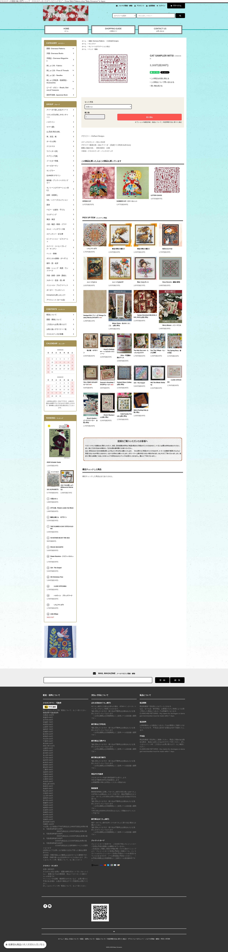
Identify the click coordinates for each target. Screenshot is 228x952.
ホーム (84, 41)
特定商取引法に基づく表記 (172, 122)
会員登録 (152, 6)
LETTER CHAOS (156, 195)
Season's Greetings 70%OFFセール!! (107, 383)
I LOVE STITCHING (174, 381)
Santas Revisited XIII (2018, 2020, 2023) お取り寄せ (145, 316)
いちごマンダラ (92, 248)
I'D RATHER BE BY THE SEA (60, 538)
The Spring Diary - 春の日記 (174, 352)
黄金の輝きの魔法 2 (118, 249)
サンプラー (92, 44)
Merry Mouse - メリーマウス (172, 325)
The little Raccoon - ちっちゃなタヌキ (141, 351)
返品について (156, 122)
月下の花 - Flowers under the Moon (61, 508)
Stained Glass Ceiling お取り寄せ (124, 383)
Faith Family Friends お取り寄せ (124, 415)
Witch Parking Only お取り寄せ (141, 411)
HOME (66, 30)
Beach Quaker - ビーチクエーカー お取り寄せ (90, 420)
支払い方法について (71, 939)
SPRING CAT (86, 201)
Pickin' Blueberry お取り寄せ (107, 416)
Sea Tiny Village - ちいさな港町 (157, 351)
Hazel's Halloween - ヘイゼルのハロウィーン (107, 351)
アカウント (140, 6)
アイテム (177, 6)
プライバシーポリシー (135, 939)
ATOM (168, 939)
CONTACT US (160, 30)
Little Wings (55, 614)
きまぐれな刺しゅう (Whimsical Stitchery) (67, 487)
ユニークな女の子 (118, 282)
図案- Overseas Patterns (96, 41)
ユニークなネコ (92, 282)
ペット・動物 (93, 49)
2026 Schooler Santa (54, 462)
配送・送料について (87, 939)
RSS (162, 939)
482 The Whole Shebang (157, 384)
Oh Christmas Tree (57, 577)
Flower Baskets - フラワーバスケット (62, 557)
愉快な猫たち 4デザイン (58, 517)
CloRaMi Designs (113, 41)
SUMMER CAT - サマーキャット (127, 201)
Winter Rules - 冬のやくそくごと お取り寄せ (120, 324)
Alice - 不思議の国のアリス (124, 356)
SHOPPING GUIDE (113, 30)
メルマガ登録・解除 (125, 6)
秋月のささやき (167, 249)
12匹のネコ (54, 499)
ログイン (162, 6)
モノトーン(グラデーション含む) (99, 46)
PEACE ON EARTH (56, 547)
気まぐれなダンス (143, 282)
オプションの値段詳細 (142, 122)
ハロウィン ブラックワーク (63, 595)
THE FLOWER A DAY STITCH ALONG (61, 527)
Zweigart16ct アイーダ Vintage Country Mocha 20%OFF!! (94, 316)
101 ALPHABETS (52, 489)
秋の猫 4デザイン (90, 351)
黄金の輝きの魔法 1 (143, 249)
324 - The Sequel (141, 383)
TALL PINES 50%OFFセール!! (90, 383)
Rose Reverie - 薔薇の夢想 (171, 282)
